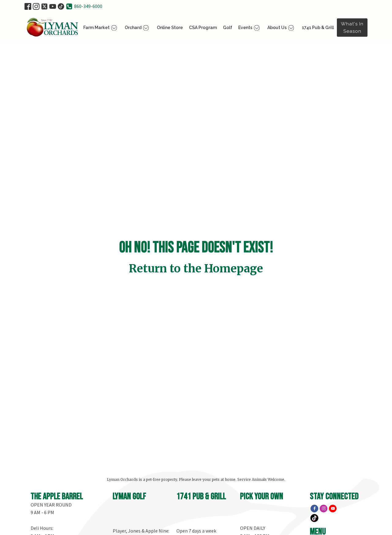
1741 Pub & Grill (318, 27)
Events (245, 27)
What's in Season (352, 27)
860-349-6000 (88, 6)
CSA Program (203, 27)
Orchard (133, 27)
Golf (227, 27)
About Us (277, 27)
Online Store (170, 27)
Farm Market (96, 27)
